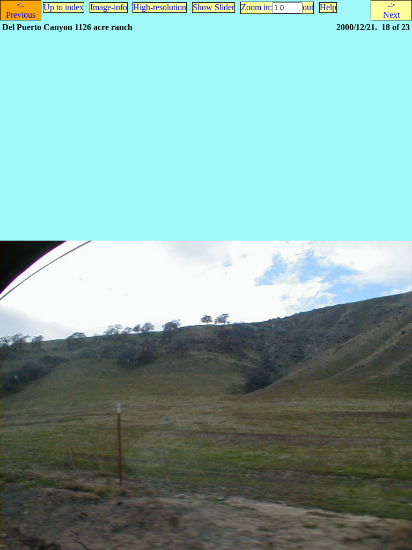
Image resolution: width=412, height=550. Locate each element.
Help (328, 7)
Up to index (63, 7)
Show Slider (213, 7)
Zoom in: (256, 7)
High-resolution (159, 7)
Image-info (108, 7)
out (308, 7)
